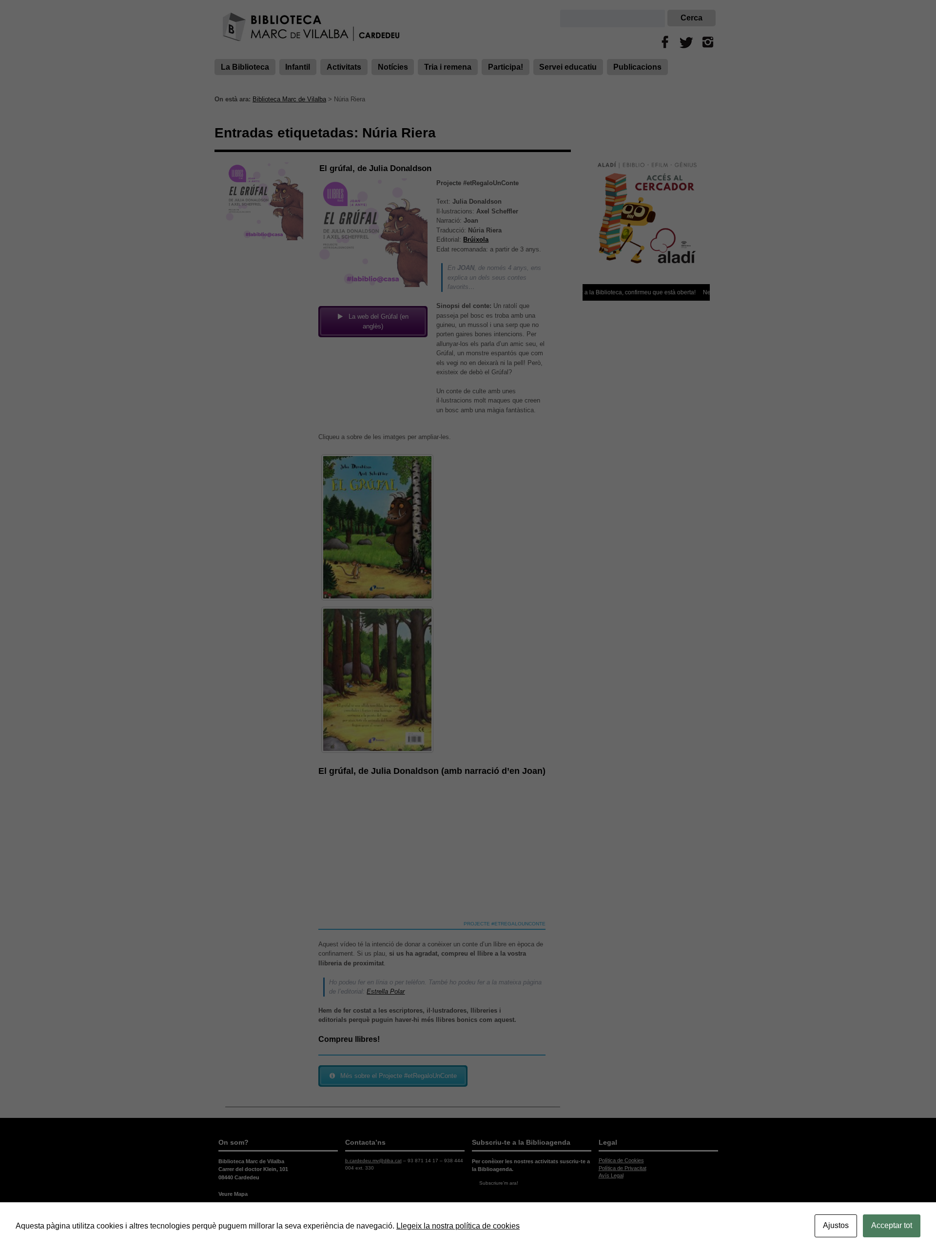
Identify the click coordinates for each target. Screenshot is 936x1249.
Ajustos (836, 1225)
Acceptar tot (891, 1225)
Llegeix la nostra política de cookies (458, 1226)
